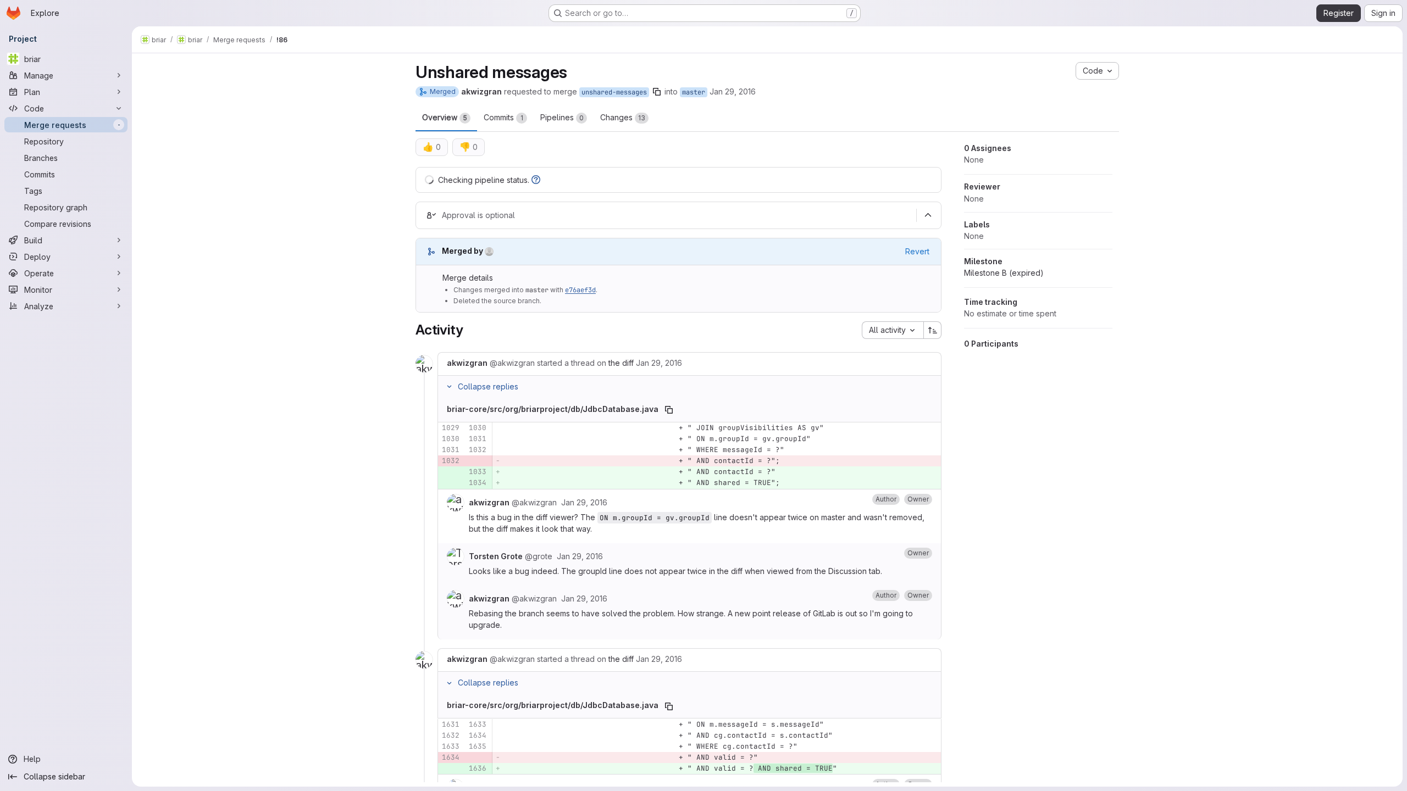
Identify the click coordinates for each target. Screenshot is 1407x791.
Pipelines (562, 117)
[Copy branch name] (656, 91)
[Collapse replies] (449, 386)
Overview (444, 117)
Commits (503, 117)
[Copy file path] (668, 409)
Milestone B (1004, 272)
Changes (622, 117)
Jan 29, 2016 (733, 91)
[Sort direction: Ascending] (932, 330)
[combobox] (892, 330)
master (693, 92)
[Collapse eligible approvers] (927, 215)
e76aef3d (580, 290)
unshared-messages (614, 92)
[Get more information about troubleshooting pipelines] (535, 180)
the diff (621, 362)
